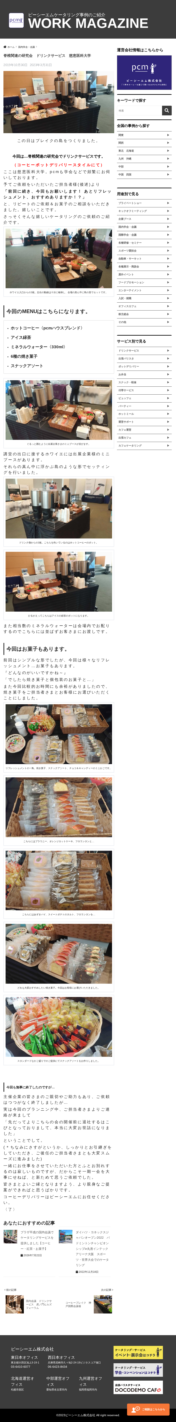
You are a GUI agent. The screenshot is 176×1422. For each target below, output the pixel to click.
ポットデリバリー (128, 366)
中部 (121, 166)
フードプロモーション (131, 282)
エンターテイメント (130, 290)
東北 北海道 (126, 150)
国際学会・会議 (127, 234)
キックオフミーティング (132, 211)
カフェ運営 (124, 429)
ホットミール (126, 413)
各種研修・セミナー (130, 242)
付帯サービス (126, 390)
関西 (121, 142)
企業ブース (124, 218)
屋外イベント (126, 274)
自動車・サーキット (130, 258)
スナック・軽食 (127, 382)
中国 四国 (124, 174)
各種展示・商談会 (128, 266)
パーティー (124, 406)
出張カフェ (124, 437)
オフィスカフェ (127, 306)
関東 (121, 135)
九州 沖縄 (124, 158)
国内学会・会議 (127, 226)
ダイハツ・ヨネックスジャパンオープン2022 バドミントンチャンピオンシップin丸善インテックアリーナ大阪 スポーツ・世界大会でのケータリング (93, 1248)
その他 (122, 322)
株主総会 (123, 314)
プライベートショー (130, 203)
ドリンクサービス (128, 350)
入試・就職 (124, 298)
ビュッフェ (124, 398)
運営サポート (126, 421)
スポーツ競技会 (127, 250)
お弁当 (122, 374)
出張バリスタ (126, 358)
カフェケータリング (130, 445)
